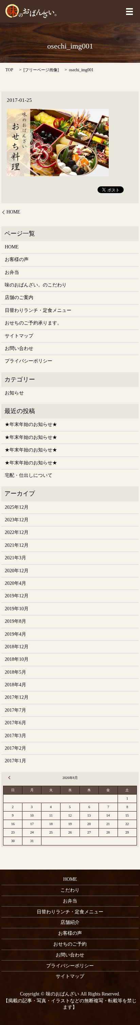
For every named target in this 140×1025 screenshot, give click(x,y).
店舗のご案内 (19, 297)
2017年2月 (15, 748)
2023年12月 (17, 519)
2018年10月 (17, 659)
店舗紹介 (70, 922)
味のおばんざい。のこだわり (36, 284)
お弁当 (12, 272)
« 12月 (10, 778)
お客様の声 (17, 259)
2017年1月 (15, 760)
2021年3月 (15, 557)
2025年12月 (17, 507)
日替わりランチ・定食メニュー (38, 310)
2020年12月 (17, 570)
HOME (13, 212)
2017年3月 (15, 735)
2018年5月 (15, 672)
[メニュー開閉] (129, 11)
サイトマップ (19, 335)
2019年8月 (15, 621)
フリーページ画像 (41, 70)
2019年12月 (17, 595)
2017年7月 (15, 710)
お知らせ (14, 392)
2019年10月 (17, 608)
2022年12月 (17, 532)
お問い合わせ (19, 348)
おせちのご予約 (70, 944)
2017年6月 (15, 722)
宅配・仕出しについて (28, 475)
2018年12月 (17, 646)
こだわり (70, 890)
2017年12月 (17, 697)
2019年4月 (15, 634)
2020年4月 (15, 583)
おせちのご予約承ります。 (33, 322)
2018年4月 (15, 684)
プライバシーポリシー (28, 361)
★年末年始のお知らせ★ (31, 424)
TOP (9, 70)
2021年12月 (17, 545)
